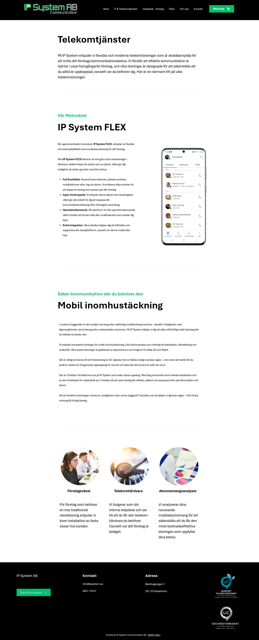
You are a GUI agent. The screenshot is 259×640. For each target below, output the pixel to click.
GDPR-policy (154, 634)
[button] (126, 9)
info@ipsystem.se (93, 584)
